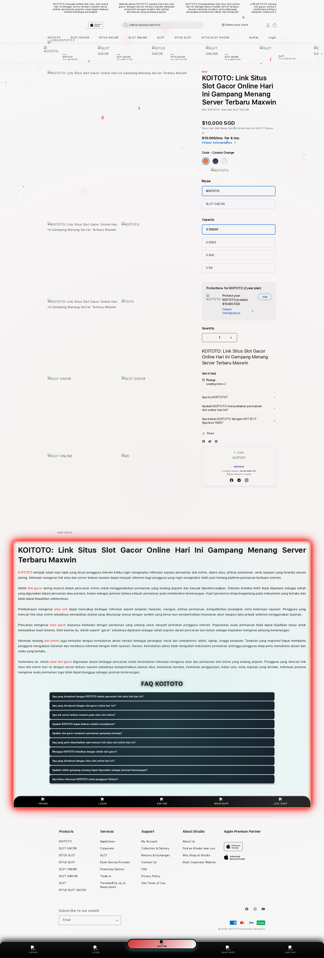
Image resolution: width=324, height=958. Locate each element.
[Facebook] (204, 442)
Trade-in (105, 876)
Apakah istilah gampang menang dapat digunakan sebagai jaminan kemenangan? (100, 770)
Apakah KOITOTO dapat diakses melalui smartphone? (83, 724)
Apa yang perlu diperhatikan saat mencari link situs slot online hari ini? (94, 742)
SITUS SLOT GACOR (215, 37)
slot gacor (35, 588)
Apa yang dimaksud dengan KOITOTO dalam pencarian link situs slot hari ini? (98, 696)
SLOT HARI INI (68, 876)
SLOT (160, 37)
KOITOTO (54, 37)
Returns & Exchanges (155, 855)
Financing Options (112, 869)
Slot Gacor (221, 128)
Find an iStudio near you (199, 848)
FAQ (144, 869)
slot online (51, 640)
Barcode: (227, 109)
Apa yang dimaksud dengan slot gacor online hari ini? (84, 705)
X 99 (209, 268)
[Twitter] (210, 442)
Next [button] (274, 8)
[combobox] (162, 25)
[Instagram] (246, 480)
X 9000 (211, 242)
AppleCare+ (108, 841)
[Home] (113, 25)
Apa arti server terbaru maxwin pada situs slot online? (83, 714)
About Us (189, 841)
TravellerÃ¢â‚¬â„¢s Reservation (113, 885)
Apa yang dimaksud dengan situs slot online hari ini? (83, 760)
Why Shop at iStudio (196, 855)
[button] (54, 37)
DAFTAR (162, 945)
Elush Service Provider (115, 862)
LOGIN (95, 952)
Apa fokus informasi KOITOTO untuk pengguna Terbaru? (85, 779)
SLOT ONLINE (137, 37)
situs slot (61, 609)
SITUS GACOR (108, 37)
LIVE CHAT (291, 952)
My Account (149, 841)
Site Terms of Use (153, 883)
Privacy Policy (150, 876)
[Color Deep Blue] (215, 161)
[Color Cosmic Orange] (205, 161)
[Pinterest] (217, 442)
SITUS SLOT (183, 37)
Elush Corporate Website (199, 862)
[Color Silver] (224, 161)
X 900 (210, 255)
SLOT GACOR (79, 37)
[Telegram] (239, 480)
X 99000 (212, 229)
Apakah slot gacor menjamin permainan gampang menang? (87, 733)
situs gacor (58, 625)
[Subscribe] (116, 920)
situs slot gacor (61, 661)
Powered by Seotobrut (252, 929)
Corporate (107, 848)
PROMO (33, 952)
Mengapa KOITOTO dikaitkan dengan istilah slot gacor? (84, 751)
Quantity (208, 328)
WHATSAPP (228, 952)
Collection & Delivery (155, 848)
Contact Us (149, 862)
